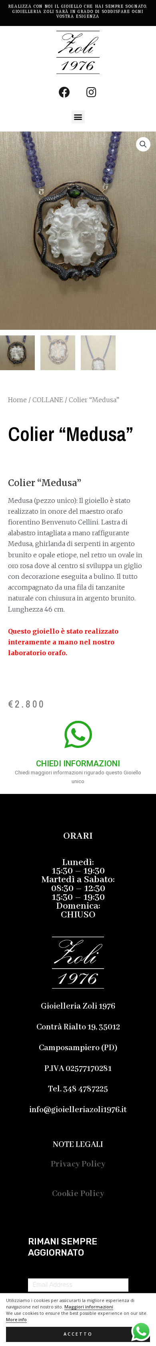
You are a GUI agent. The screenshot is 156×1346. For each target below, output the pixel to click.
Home (17, 400)
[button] (78, 117)
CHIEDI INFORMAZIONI (78, 763)
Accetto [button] (78, 1334)
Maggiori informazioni (88, 1307)
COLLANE (47, 400)
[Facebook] (64, 92)
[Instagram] (92, 92)
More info (16, 1319)
